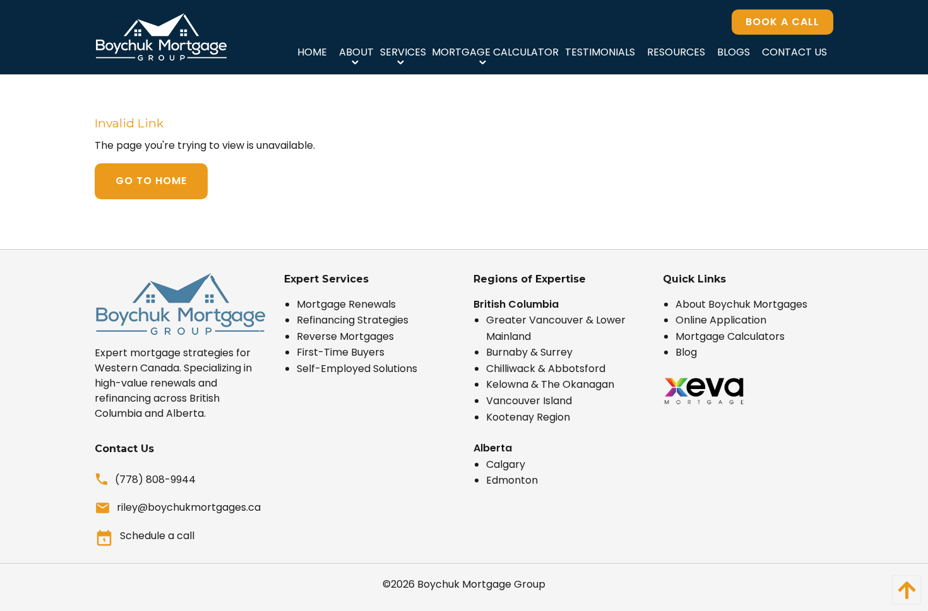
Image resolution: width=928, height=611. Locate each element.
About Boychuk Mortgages (741, 304)
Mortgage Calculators (730, 336)
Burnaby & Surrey (529, 352)
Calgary (505, 464)
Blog (686, 352)
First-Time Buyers (340, 352)
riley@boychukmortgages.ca (189, 507)
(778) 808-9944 (155, 479)
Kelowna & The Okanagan (550, 384)
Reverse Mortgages (345, 336)
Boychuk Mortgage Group (481, 584)
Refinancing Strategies (352, 320)
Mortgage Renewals (346, 304)
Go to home (151, 180)
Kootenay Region (528, 417)
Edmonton (512, 480)
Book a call (782, 22)
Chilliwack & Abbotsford (545, 368)
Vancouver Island (529, 400)
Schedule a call (157, 535)
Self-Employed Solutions (357, 368)
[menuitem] (312, 52)
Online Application (720, 320)
